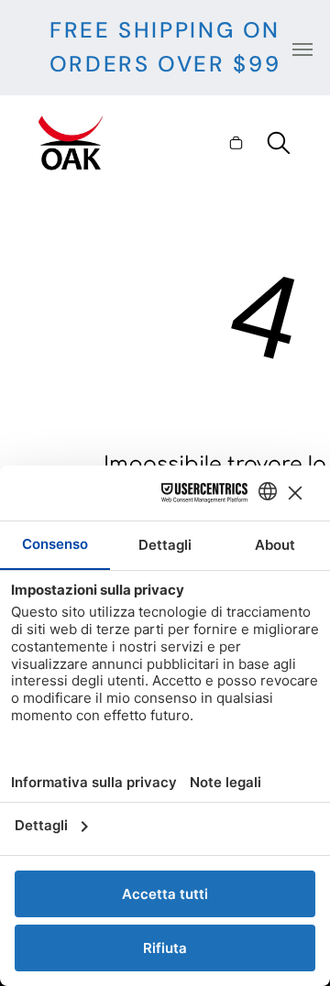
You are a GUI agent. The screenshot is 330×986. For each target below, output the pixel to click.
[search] (279, 145)
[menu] (302, 49)
